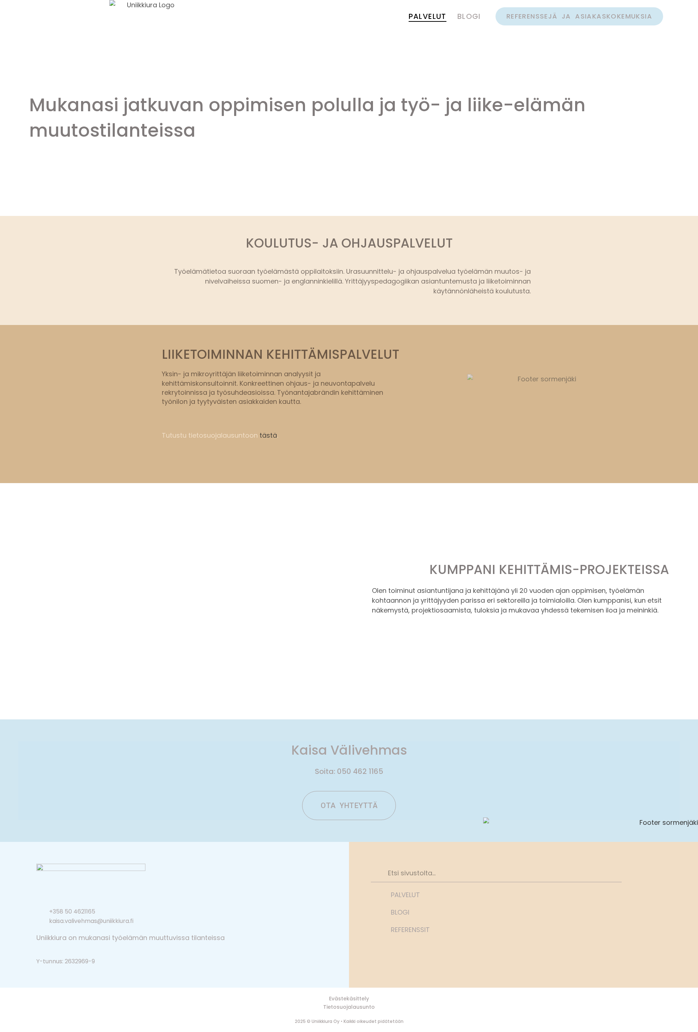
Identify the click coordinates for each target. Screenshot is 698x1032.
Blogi (469, 16)
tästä (268, 435)
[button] (579, 16)
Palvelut (427, 16)
